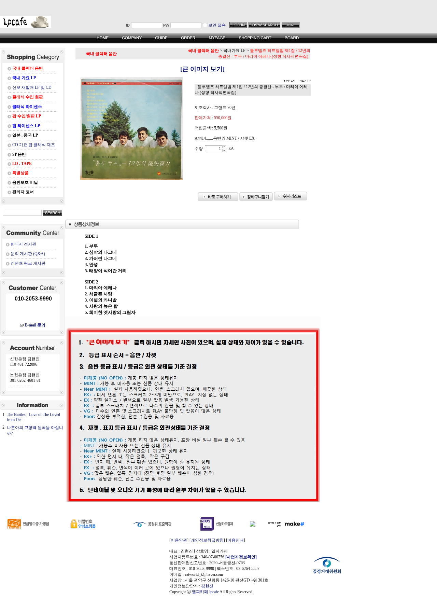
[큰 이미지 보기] (193, 69)
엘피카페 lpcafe (205, 591)
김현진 (207, 586)
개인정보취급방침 (207, 540)
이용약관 (179, 540)
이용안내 (235, 540)
